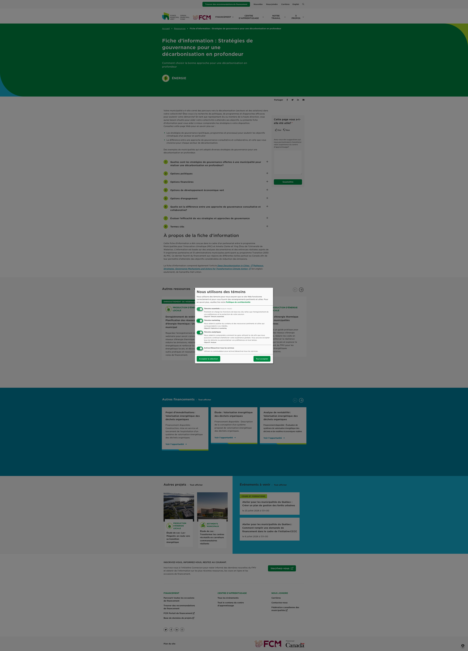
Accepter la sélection (208, 359)
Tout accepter (262, 359)
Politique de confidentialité (238, 302)
